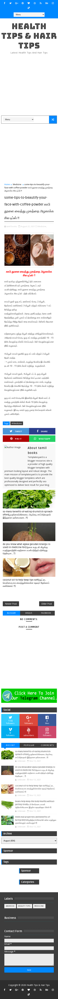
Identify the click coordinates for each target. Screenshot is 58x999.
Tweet (18, 431)
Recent (10, 745)
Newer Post (11, 603)
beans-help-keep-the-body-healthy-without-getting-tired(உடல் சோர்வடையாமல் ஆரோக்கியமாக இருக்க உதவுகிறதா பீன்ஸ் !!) (35, 804)
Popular (29, 745)
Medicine (17, 184)
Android (10, 906)
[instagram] (52, 3)
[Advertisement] (29, 85)
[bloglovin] (28, 3)
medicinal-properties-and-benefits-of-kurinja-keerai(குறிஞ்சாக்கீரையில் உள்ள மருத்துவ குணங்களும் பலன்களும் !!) (35, 820)
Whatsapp (44, 439)
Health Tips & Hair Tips (29, 36)
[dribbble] (34, 3)
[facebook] (4, 3)
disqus (28, 613)
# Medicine (17, 423)
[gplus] (16, 3)
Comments (47, 745)
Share (44, 431)
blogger (11, 613)
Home (7, 184)
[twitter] (10, 3)
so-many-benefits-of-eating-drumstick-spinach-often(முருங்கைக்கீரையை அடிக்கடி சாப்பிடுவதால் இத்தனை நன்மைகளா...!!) (28, 514)
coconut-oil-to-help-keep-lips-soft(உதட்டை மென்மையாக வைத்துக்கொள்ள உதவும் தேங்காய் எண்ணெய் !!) (26, 583)
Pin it (18, 439)
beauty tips (24, 906)
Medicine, (42, 226)
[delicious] (28, 7)
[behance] (46, 3)
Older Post (46, 603)
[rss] (40, 3)
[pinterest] (22, 3)
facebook (46, 613)
